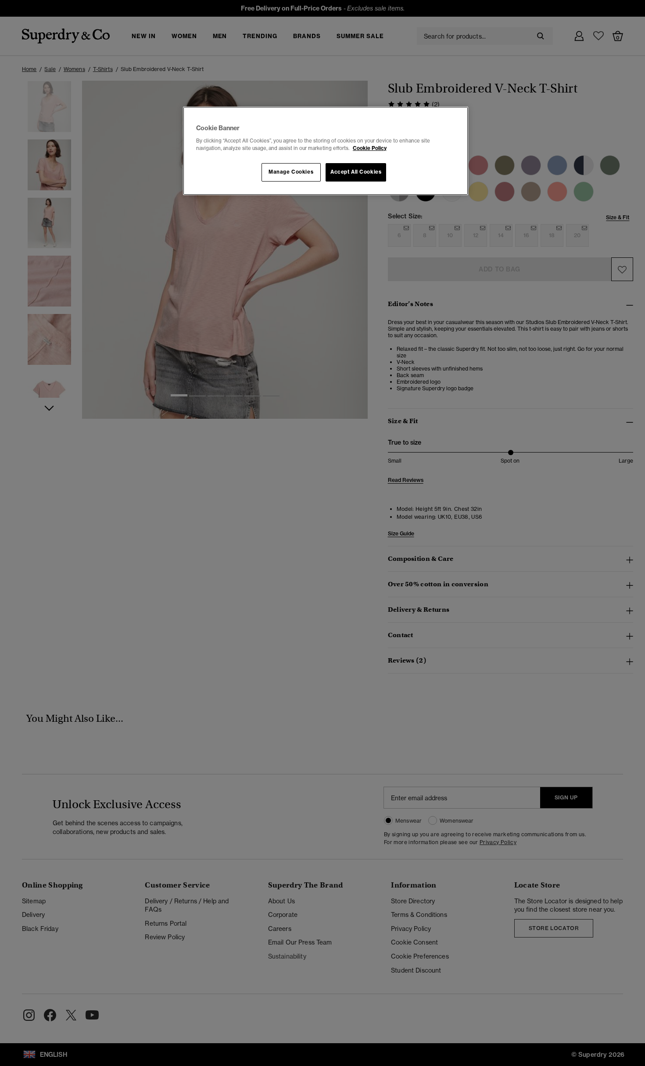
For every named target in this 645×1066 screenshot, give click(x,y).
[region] (325, 151)
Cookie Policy (370, 148)
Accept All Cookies (355, 172)
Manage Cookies (291, 172)
